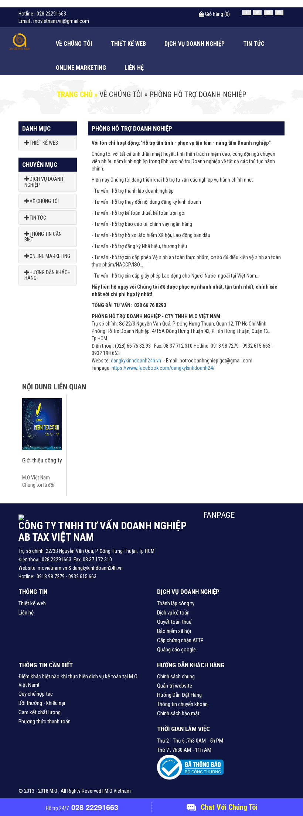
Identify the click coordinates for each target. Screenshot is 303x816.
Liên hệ (134, 67)
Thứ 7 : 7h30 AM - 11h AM (184, 750)
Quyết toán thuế (174, 622)
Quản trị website (174, 685)
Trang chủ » (77, 94)
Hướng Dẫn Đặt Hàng (179, 695)
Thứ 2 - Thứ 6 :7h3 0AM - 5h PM (190, 740)
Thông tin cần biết (43, 236)
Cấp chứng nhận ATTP (180, 640)
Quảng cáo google (176, 649)
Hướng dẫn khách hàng (47, 275)
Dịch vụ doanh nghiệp (194, 43)
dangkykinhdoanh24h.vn (136, 361)
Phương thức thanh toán (44, 721)
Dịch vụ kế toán (173, 612)
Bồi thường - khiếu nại (41, 703)
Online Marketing (81, 67)
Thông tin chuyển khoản (182, 704)
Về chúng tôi (74, 43)
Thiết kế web (128, 43)
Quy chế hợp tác (35, 694)
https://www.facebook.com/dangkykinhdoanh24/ (163, 368)
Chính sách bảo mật (178, 713)
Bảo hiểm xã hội (174, 631)
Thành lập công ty (175, 603)
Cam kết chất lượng (39, 712)
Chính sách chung (176, 676)
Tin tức (254, 43)
